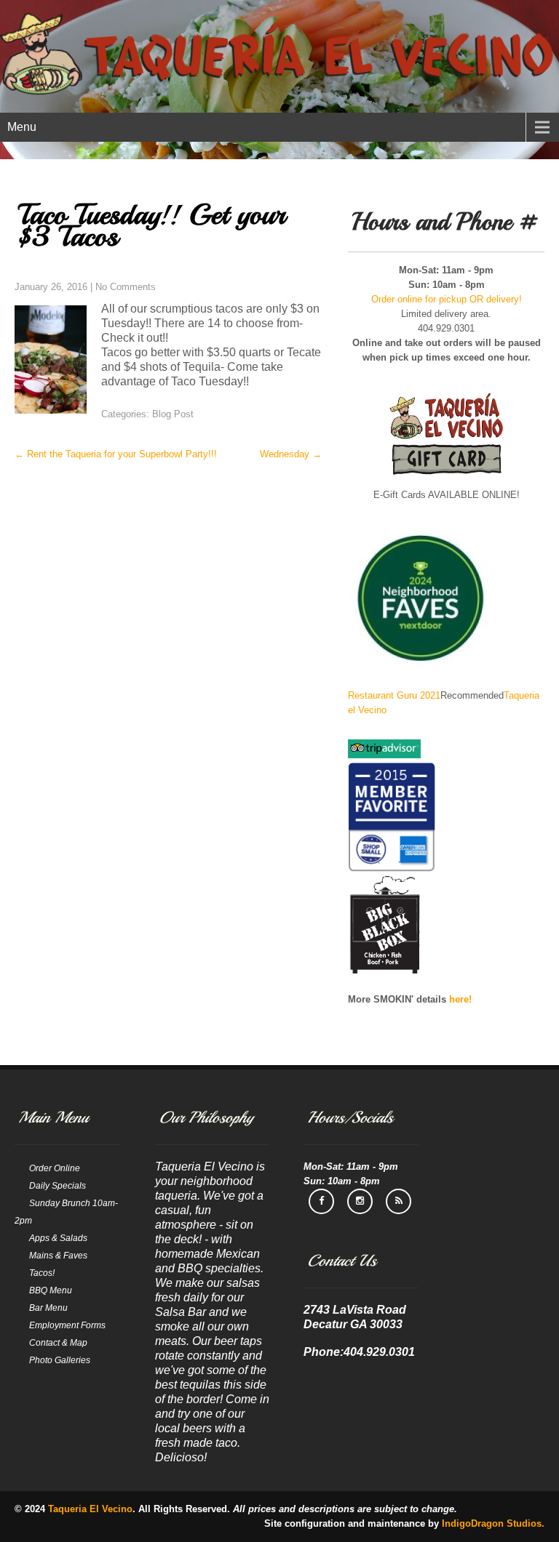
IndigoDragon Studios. (493, 1523)
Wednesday (291, 454)
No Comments (125, 286)
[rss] (398, 1201)
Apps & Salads (58, 1238)
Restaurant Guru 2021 (394, 695)
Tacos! (42, 1273)
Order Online (54, 1168)
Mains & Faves (58, 1255)
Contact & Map (58, 1343)
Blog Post (173, 414)
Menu (21, 127)
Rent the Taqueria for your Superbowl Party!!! (116, 454)
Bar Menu (48, 1308)
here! (460, 999)
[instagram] (360, 1201)
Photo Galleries (59, 1360)
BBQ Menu (50, 1290)
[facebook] (321, 1201)
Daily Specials (57, 1186)
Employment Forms (67, 1325)
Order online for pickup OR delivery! (446, 299)
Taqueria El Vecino (90, 1508)
